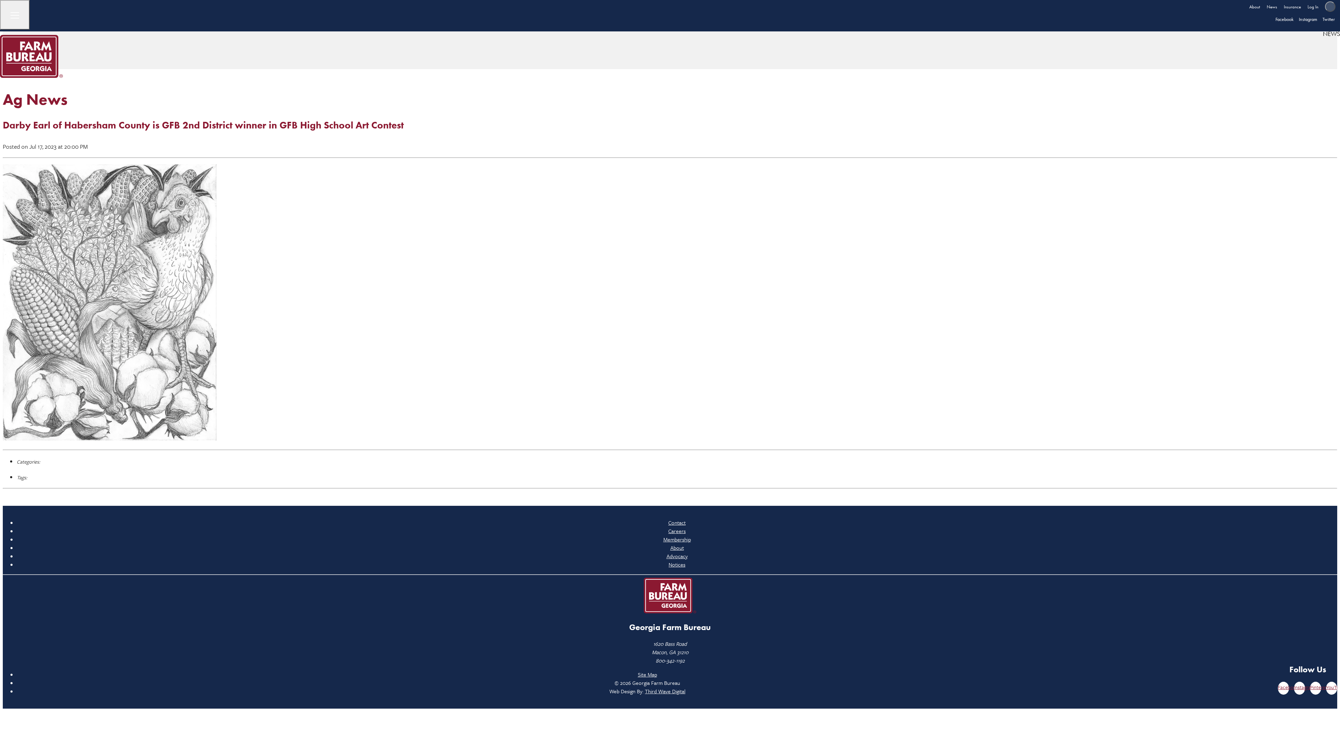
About (1254, 7)
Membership (677, 539)
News (1272, 7)
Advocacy (677, 556)
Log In (1313, 7)
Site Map (647, 674)
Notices (677, 564)
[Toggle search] (1330, 6)
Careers (677, 531)
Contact (677, 522)
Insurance (1292, 7)
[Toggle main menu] (15, 15)
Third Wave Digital (665, 691)
